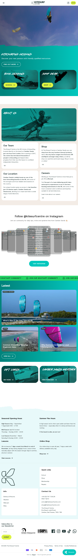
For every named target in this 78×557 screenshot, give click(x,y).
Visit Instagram (39, 264)
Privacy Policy (48, 546)
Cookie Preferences (70, 546)
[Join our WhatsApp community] (74, 531)
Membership (45, 481)
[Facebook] (53, 531)
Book (73, 3)
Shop (43, 478)
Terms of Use (59, 546)
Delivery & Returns (9, 496)
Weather (6, 500)
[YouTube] (64, 531)
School (43, 475)
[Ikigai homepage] (34, 554)
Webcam (6, 503)
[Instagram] (58, 531)
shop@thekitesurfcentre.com (50, 505)
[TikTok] (69, 531)
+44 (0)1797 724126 (48, 496)
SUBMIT (6, 537)
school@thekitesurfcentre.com (51, 502)
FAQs (5, 506)
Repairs (43, 484)
